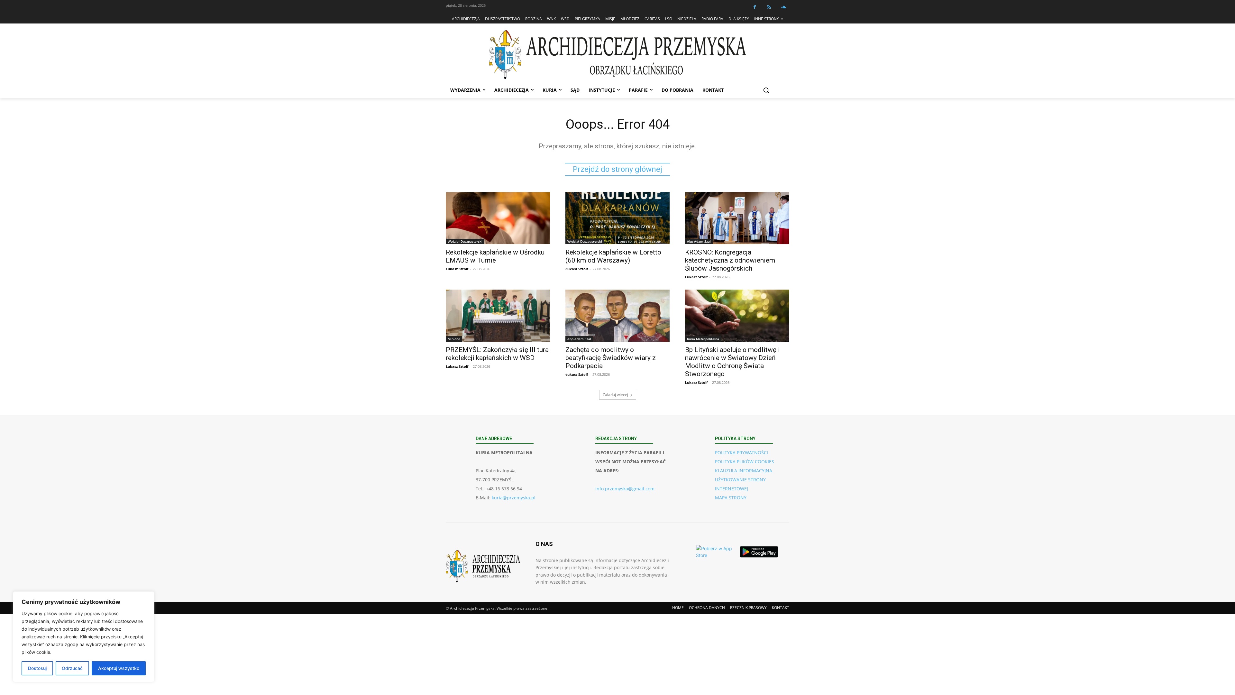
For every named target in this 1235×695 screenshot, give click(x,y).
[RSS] (769, 7)
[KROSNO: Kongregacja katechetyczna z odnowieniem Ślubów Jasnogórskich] (737, 218)
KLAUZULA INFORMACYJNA (743, 471)
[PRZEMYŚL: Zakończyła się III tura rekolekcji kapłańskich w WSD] (498, 316)
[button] (766, 90)
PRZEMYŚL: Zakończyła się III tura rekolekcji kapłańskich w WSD (497, 354)
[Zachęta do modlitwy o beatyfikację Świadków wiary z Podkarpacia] (617, 316)
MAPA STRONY (730, 498)
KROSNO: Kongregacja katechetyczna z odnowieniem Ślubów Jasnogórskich (730, 260)
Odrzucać (72, 668)
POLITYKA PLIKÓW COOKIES (744, 462)
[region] (83, 636)
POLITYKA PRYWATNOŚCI (741, 452)
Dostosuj (37, 668)
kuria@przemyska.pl (513, 498)
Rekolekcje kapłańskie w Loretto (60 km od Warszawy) (613, 256)
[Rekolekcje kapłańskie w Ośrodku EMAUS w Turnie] (498, 218)
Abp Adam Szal (699, 241)
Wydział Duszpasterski (465, 241)
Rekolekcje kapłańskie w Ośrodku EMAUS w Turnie (495, 256)
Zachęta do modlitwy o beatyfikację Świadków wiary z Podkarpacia (610, 358)
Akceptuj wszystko (118, 668)
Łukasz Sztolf (457, 268)
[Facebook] (754, 7)
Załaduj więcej (615, 394)
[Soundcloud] (783, 7)
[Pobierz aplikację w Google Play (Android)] (759, 551)
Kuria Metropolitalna (703, 339)
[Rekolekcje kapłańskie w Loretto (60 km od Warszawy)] (617, 218)
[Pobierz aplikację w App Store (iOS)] (715, 552)
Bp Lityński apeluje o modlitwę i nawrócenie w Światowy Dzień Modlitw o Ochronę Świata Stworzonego (732, 362)
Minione (454, 339)
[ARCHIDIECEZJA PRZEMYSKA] (617, 54)
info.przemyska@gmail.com (624, 489)
